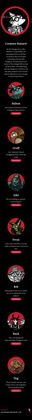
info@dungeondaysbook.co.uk (11, 412)
